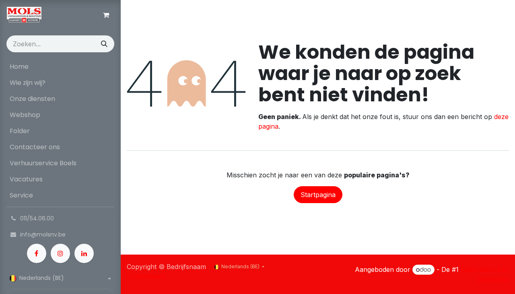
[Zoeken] (104, 43)
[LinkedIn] (84, 253)
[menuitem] (60, 67)
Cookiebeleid (146, 276)
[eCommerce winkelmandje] (105, 14)
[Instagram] (60, 253)
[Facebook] (36, 253)
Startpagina (318, 195)
